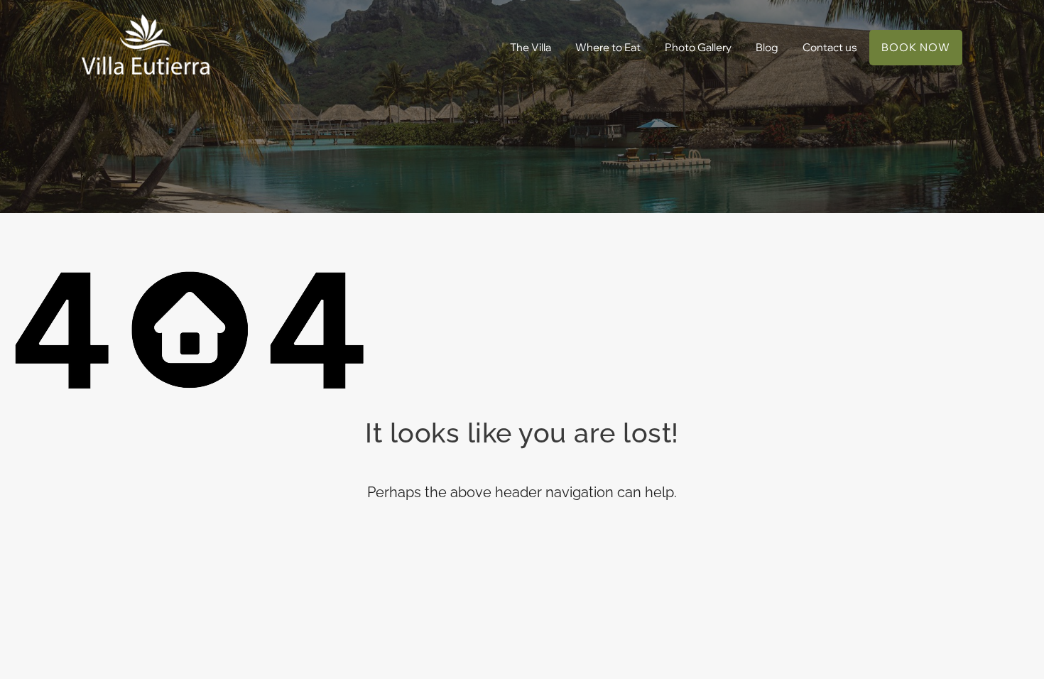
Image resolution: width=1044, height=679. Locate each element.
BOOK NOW (915, 47)
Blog (767, 47)
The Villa (530, 47)
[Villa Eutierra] (146, 44)
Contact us (830, 47)
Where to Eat (608, 47)
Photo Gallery (698, 47)
